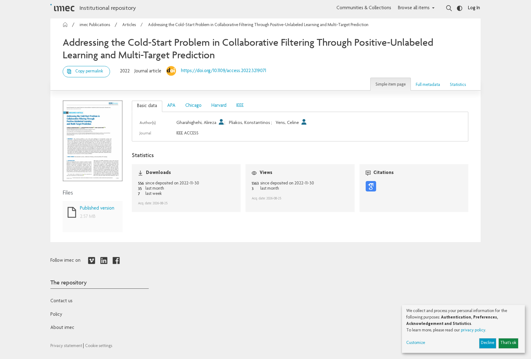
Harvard (218, 105)
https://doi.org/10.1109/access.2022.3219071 (223, 71)
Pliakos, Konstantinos (249, 123)
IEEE (240, 105)
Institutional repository (107, 9)
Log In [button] (474, 8)
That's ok (508, 343)
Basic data (147, 106)
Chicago (193, 105)
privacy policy (473, 330)
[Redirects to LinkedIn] (104, 260)
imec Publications (95, 25)
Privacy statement (66, 346)
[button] (390, 84)
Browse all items (414, 8)
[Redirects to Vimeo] (91, 260)
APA (171, 105)
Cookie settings (98, 346)
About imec (62, 328)
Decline (487, 343)
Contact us (61, 301)
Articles (129, 25)
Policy (56, 314)
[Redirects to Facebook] (116, 260)
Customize (415, 343)
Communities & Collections (363, 8)
